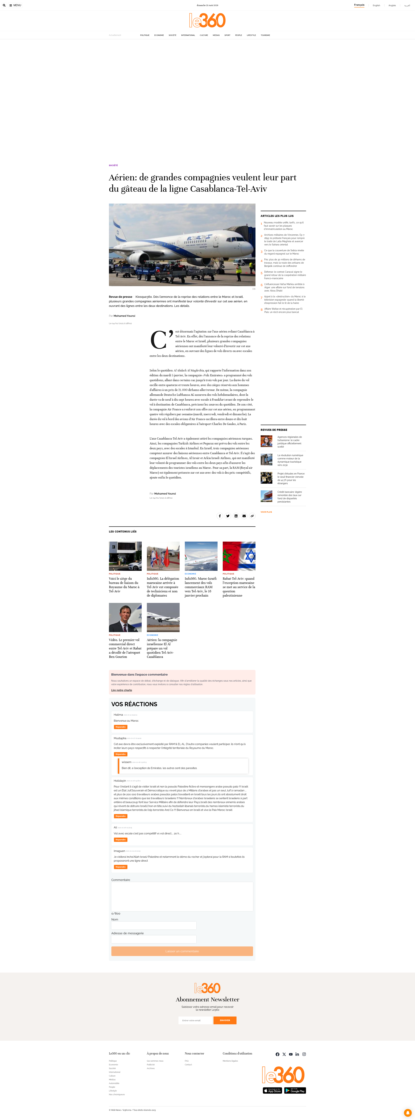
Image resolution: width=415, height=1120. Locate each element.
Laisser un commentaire (182, 951)
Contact (188, 1065)
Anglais (392, 5)
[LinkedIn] (297, 1054)
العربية (407, 5)
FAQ (187, 1061)
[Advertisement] (97, 88)
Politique (144, 35)
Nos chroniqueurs (117, 1094)
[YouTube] (291, 1054)
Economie (159, 35)
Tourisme (265, 35)
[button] (408, 1113)
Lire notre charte (121, 690)
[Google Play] (295, 1090)
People (238, 35)
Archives (151, 1068)
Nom (114, 919)
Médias (216, 35)
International (188, 35)
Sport (227, 35)
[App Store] (272, 1090)
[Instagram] (304, 1053)
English (376, 5)
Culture (204, 35)
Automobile (114, 1083)
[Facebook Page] (277, 1054)
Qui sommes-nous (155, 1061)
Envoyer (225, 1020)
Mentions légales (230, 1061)
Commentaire (120, 880)
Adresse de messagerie (127, 933)
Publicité (151, 1065)
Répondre (121, 727)
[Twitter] (284, 1054)
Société (172, 35)
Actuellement (115, 35)
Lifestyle (251, 35)
